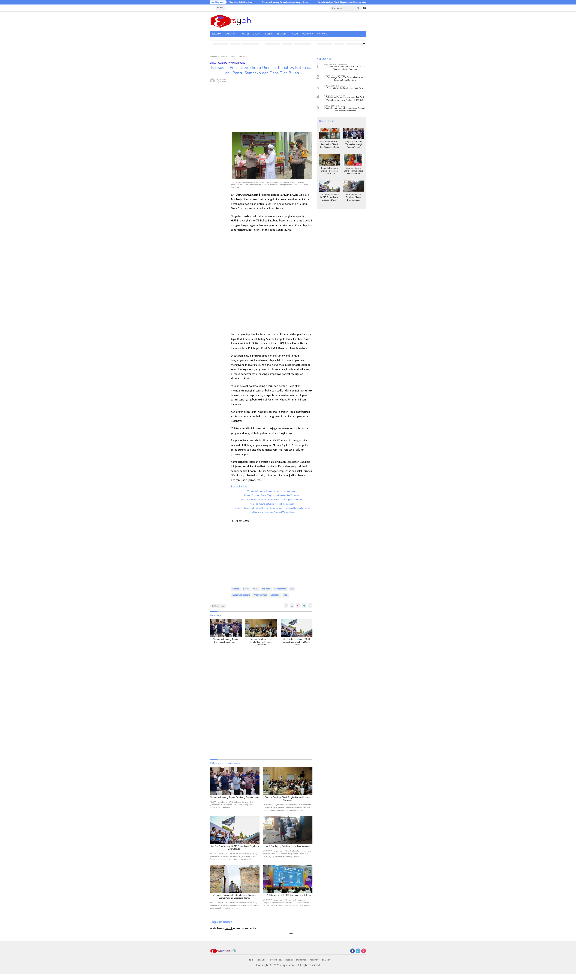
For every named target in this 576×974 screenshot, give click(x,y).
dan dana (266, 589)
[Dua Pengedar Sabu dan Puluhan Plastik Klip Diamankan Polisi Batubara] (329, 133)
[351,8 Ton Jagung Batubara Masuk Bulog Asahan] (288, 830)
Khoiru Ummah (260, 595)
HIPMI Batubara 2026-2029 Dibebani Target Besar (272, 512)
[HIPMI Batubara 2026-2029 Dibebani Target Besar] (288, 879)
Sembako (275, 595)
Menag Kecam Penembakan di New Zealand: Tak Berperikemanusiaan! (344, 109)
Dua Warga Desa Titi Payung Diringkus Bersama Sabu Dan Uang (345, 79)
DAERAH (257, 34)
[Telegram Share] (304, 605)
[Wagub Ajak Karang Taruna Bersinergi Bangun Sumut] (226, 628)
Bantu (246, 589)
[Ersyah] (231, 21)
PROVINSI (244, 34)
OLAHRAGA (307, 34)
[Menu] (212, 7)
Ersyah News (221, 79)
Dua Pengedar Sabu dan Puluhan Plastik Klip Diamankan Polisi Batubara (345, 68)
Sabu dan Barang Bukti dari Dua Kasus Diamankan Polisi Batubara (337, 2)
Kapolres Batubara (241, 595)
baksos (235, 589)
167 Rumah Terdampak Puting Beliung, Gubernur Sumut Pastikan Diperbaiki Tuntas (272, 508)
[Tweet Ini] (292, 605)
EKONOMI (281, 34)
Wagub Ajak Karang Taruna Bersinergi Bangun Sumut (271, 491)
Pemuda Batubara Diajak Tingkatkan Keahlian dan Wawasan (272, 2)
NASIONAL (230, 34)
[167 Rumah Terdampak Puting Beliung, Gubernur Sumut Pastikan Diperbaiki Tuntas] (235, 879)
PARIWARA (322, 34)
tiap (285, 595)
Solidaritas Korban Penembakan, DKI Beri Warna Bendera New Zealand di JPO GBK (345, 99)
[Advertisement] (219, 131)
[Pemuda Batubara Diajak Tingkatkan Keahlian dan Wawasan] (261, 628)
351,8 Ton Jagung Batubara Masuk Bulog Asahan (272, 504)
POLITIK (269, 34)
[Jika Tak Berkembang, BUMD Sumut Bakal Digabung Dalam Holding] (297, 628)
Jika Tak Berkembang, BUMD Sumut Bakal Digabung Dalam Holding (272, 500)
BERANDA (216, 34)
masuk (228, 928)
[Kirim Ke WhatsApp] (310, 605)
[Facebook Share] (286, 605)
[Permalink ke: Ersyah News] (212, 80)
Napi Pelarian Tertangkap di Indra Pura (345, 88)
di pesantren (280, 589)
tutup (291, 933)
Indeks (220, 7)
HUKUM (294, 34)
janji (292, 589)
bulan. (255, 589)
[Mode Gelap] (364, 7)
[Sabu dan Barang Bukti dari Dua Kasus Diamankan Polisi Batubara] (353, 160)
